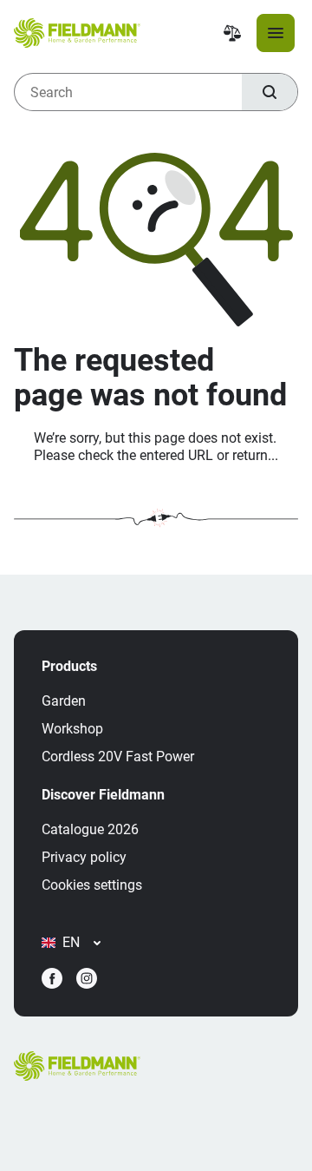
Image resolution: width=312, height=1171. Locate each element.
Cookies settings (92, 885)
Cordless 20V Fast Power (118, 756)
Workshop (72, 728)
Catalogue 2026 (90, 829)
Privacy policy (84, 857)
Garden (64, 701)
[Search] (269, 92)
